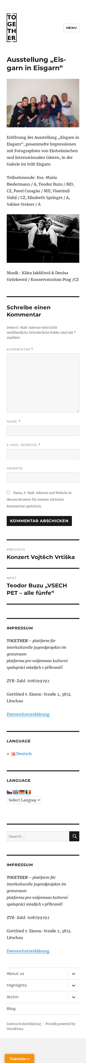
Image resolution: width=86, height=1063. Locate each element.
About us (15, 973)
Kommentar (20, 349)
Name (14, 421)
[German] (22, 792)
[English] (16, 792)
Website (15, 468)
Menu (71, 28)
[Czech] (9, 792)
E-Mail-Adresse (24, 445)
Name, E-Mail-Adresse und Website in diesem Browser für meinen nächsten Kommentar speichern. (39, 499)
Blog (11, 1008)
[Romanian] (28, 792)
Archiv (13, 997)
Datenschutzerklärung (28, 714)
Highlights (17, 985)
